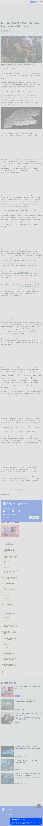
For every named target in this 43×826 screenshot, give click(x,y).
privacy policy (26, 822)
